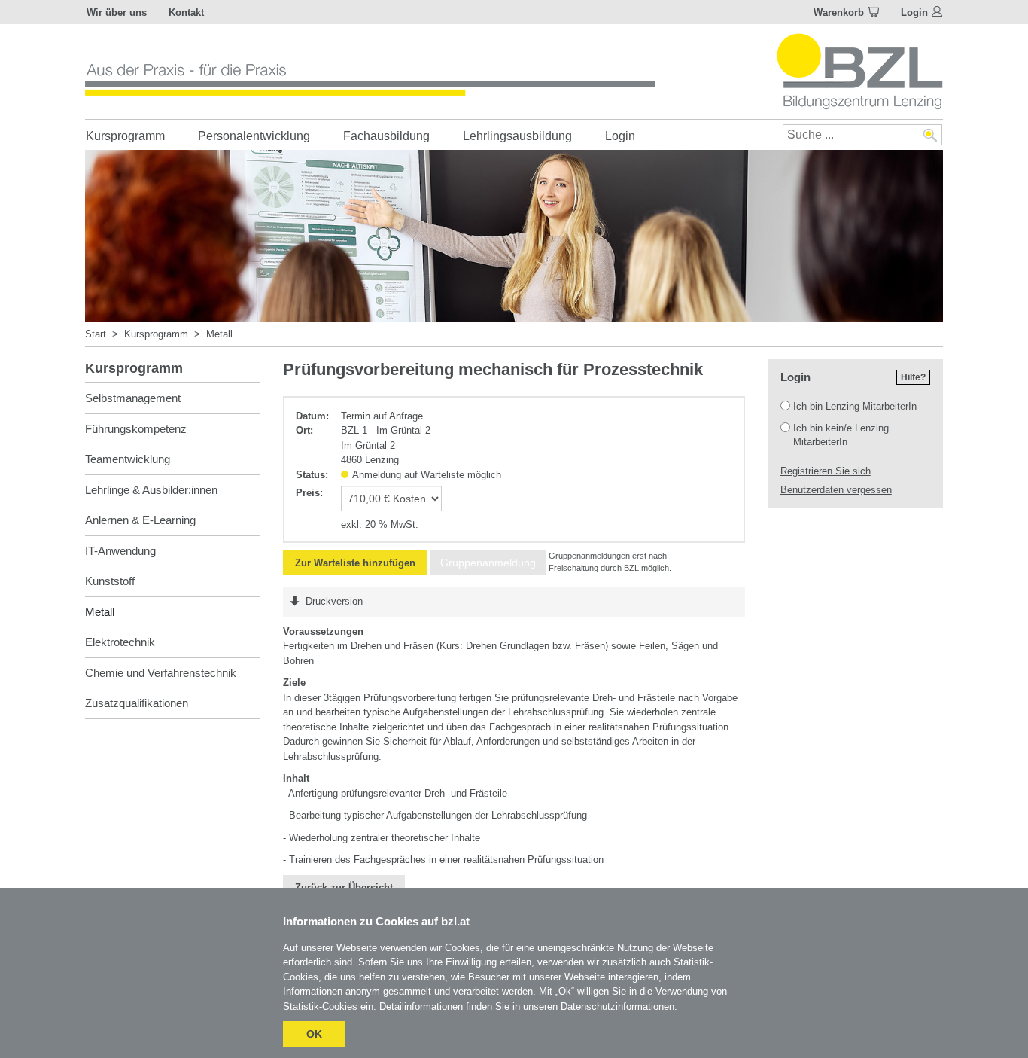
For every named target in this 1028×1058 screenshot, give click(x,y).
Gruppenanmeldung (488, 562)
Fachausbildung (386, 136)
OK (314, 1034)
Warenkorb (839, 12)
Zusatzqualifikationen (136, 703)
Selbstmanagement (133, 398)
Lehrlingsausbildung (517, 136)
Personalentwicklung (254, 136)
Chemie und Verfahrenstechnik (160, 672)
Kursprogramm (125, 136)
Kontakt (186, 12)
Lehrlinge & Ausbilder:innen (151, 489)
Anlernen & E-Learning (140, 520)
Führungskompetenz (136, 428)
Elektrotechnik (120, 642)
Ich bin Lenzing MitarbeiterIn (855, 406)
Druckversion (334, 601)
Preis (308, 493)
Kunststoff (110, 581)
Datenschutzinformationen (617, 1006)
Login (914, 12)
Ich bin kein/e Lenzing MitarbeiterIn (841, 434)
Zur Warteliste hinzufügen (355, 563)
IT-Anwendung (120, 550)
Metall (219, 334)
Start (95, 334)
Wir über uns (117, 12)
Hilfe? (913, 377)
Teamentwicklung (127, 459)
